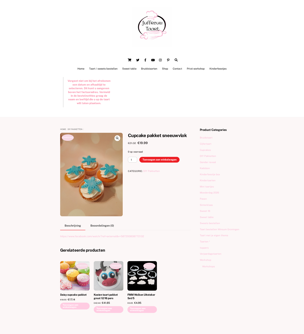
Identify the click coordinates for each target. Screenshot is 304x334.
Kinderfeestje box (210, 174)
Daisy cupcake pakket (73, 294)
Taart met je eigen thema (214, 235)
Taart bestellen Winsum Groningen (219, 229)
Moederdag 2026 (209, 192)
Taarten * (205, 241)
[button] (117, 138)
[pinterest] (168, 59)
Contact (177, 68)
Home (80, 68)
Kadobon (205, 168)
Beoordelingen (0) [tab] (102, 225)
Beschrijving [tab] (73, 225)
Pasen (203, 198)
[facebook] (145, 59)
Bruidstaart (206, 137)
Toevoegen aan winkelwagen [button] (70, 306)
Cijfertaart (205, 143)
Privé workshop (196, 68)
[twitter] (138, 59)
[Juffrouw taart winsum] (152, 45)
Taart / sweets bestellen (103, 68)
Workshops (208, 266)
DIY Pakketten (75, 129)
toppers (204, 247)
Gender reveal (208, 162)
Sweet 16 (205, 211)
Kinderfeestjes (218, 68)
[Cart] (129, 60)
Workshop (205, 260)
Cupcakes (205, 150)
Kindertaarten (207, 180)
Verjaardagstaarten (210, 253)
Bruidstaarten (149, 68)
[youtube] (153, 59)
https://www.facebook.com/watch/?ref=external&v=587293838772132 (102, 236)
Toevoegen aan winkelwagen (159, 159)
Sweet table (129, 68)
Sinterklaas (206, 205)
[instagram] (160, 59)
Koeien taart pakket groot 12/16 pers (106, 296)
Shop (165, 68)
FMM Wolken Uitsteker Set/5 (141, 296)
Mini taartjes (207, 186)
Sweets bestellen (210, 223)
